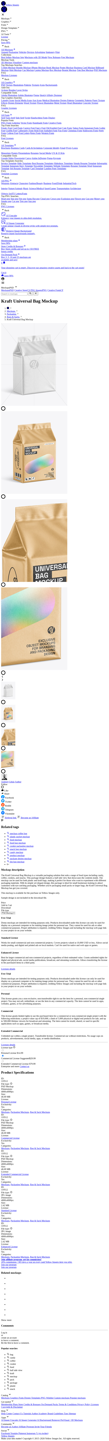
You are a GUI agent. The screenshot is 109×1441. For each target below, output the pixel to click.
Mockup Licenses (9, 75)
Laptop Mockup (41, 70)
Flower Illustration (45, 103)
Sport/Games (50, 188)
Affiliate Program (26, 1426)
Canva (28, 158)
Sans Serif (10, 118)
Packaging (13, 52)
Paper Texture (98, 100)
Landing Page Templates (55, 168)
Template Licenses (9, 173)
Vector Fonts (26, 123)
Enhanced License (9, 1246)
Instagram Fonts (91, 128)
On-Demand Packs (50, 1404)
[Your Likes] (2, 275)
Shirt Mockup (15, 70)
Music (26, 188)
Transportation (63, 188)
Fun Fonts (62, 130)
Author (18, 782)
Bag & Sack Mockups (40, 1112)
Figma (36, 95)
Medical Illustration (51, 100)
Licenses (95, 1404)
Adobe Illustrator (25, 95)
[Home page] (8, 308)
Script (27, 118)
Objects (4, 193)
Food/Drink (57, 183)
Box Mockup (55, 70)
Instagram (31, 1433)
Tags (66, 1413)
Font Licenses (7, 138)
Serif (3, 118)
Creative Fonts (54, 123)
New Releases (54, 57)
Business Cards (18, 148)
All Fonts (5, 115)
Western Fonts (47, 133)
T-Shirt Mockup (8, 67)
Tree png (24, 201)
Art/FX (11, 193)
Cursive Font (29, 128)
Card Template (36, 168)
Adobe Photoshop (9, 95)
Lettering (16, 123)
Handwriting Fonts (39, 118)
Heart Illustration (74, 103)
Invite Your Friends (43, 1426)
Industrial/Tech (69, 183)
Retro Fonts (35, 133)
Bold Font (38, 130)
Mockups (5, 1112)
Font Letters (24, 133)
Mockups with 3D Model (36, 57)
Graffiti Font (11, 130)
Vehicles (22, 52)
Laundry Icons (7, 100)
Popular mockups (78, 1398)
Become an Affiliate (29, 817)
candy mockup (16, 852)
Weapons (5, 183)
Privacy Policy (84, 1404)
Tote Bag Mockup (85, 70)
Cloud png (45, 199)
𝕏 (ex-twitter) (42, 1433)
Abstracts (14, 183)
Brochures (5, 148)
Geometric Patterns (83, 100)
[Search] (30, 293)
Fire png (22, 199)
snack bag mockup (18, 849)
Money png (99, 199)
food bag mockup (17, 843)
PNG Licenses (7, 206)
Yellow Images (7, 1436)
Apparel (4, 52)
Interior (4, 188)
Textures (35, 85)
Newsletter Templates (43, 166)
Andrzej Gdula (7, 782)
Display (51, 118)
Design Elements (15, 103)
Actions (4, 90)
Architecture (75, 188)
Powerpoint (19, 158)
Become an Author (9, 1426)
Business (47, 183)
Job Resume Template (20, 168)
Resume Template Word (81, 166)
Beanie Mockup (69, 70)
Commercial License (10, 1138)
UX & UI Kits (58, 153)
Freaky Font (6, 128)
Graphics (14, 1398)
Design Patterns (67, 100)
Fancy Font (40, 128)
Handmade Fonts (40, 123)
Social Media (45, 153)
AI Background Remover (48, 1420)
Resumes (35, 153)
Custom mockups (30, 62)
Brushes (12, 90)
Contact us (24, 1066)
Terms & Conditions (68, 1404)
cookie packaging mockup (21, 846)
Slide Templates (24, 163)
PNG (43, 1398)
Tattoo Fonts (78, 128)
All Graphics (7, 82)
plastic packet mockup (19, 836)
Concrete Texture (90, 103)
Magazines (6, 153)
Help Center (7, 1413)
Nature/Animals (15, 188)
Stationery (50, 52)
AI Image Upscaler (10, 1420)
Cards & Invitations (34, 148)
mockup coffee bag (18, 833)
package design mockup (20, 858)
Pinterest (22, 1433)
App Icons (37, 100)
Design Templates (32, 1398)
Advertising (40, 52)
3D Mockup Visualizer (11, 62)
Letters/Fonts (21, 193)
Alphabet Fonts (50, 130)
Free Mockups (67, 57)
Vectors (9, 85)
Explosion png (67, 199)
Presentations (24, 153)
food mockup (15, 840)
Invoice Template (9, 163)
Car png (15, 201)
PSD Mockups (100, 70)
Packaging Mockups (20, 1112)
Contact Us (18, 1413)
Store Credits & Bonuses (29, 1404)
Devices (30, 52)
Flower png (80, 199)
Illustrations (18, 85)
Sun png (32, 201)
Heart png (5, 199)
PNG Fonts (6, 123)
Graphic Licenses (9, 108)
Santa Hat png (33, 199)
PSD (3, 85)
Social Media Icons (23, 100)
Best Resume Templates (42, 163)
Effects (4, 103)
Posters (14, 153)
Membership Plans (9, 1404)
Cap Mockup (28, 70)
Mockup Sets (18, 57)
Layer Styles (22, 90)
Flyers (69, 148)
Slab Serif (20, 118)
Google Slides (7, 158)
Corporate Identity (51, 148)
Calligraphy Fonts (26, 130)
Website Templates (61, 166)
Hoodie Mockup (23, 67)
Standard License (9, 1210)
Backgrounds (51, 85)
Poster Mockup (67, 67)
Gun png (90, 199)
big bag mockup (16, 862)
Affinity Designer (54, 95)
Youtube (14, 1433)
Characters (23, 183)
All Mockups (7, 49)
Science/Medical (36, 188)
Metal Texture (60, 103)
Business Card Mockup (84, 67)
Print (57, 52)
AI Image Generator (28, 1420)
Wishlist (50, 1398)
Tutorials (27, 1413)
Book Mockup (52, 67)
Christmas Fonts (75, 130)
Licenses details (8, 969)
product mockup (17, 855)
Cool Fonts (18, 128)
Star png (14, 199)
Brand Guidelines (56, 1413)
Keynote (57, 158)
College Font (12, 133)
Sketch (43, 95)
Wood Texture (30, 103)
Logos (75, 148)
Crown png (55, 199)
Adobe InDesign (39, 158)
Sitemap (72, 1413)
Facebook (5, 1433)
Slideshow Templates (63, 163)
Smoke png (6, 201)
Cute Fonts (67, 128)
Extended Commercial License (15, 1174)
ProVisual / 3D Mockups (71, 1420)
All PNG (5, 181)
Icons (42, 85)
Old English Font (54, 128)
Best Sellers (6, 57)
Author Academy (40, 1413)
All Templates (7, 145)
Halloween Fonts (90, 130)
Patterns (27, 85)
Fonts (21, 1398)
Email (62, 148)
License (4, 37)
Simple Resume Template (85, 163)
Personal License (8, 1102)
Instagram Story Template (21, 166)
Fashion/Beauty (36, 183)
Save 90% (5, 42)
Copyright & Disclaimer (12, 1407)
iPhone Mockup (38, 67)
